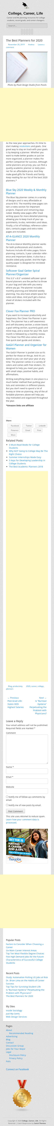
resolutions (24, 146)
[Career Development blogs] (22, 1111)
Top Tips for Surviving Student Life (23, 986)
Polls (8, 1061)
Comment (11, 732)
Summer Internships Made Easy (25, 457)
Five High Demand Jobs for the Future (25, 956)
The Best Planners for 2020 (19, 996)
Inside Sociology (14, 1010)
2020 (28, 686)
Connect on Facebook (17, 1069)
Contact (10, 1042)
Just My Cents (13, 1013)
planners (9, 689)
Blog (10, 686)
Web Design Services (16, 1016)
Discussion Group (15, 1045)
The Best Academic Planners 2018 (26, 466)
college (41, 686)
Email (9, 777)
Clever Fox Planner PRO (20, 311)
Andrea (31, 44)
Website (10, 786)
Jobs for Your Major (15, 1048)
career (34, 686)
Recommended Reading (21, 1033)
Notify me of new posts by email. (25, 805)
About (9, 1030)
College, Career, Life (25, 13)
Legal (8, 1052)
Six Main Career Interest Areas (21, 950)
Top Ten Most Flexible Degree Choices (25, 953)
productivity (17, 686)
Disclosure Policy (17, 1055)
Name (10, 767)
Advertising (11, 1036)
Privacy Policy (15, 1058)
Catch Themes (40, 1123)
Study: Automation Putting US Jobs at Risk (27, 977)
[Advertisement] (27, 114)
